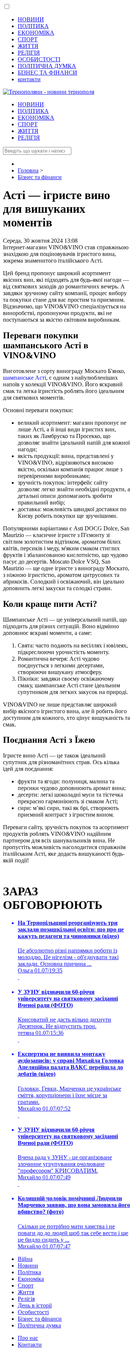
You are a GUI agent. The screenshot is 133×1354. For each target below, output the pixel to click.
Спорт (26, 1285)
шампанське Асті (24, 378)
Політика (29, 1272)
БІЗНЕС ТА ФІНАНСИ (47, 72)
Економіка (31, 1279)
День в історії (35, 1305)
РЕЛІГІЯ (29, 52)
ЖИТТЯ (28, 46)
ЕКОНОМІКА (36, 33)
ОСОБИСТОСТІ (39, 59)
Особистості (33, 1312)
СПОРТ (28, 39)
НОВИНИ (31, 19)
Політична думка (39, 1325)
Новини (28, 1265)
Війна (25, 1259)
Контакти (30, 1344)
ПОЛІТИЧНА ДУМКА (47, 66)
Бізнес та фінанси (40, 1319)
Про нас (28, 1338)
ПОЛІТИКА (33, 26)
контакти (29, 79)
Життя (26, 1292)
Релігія (26, 1299)
